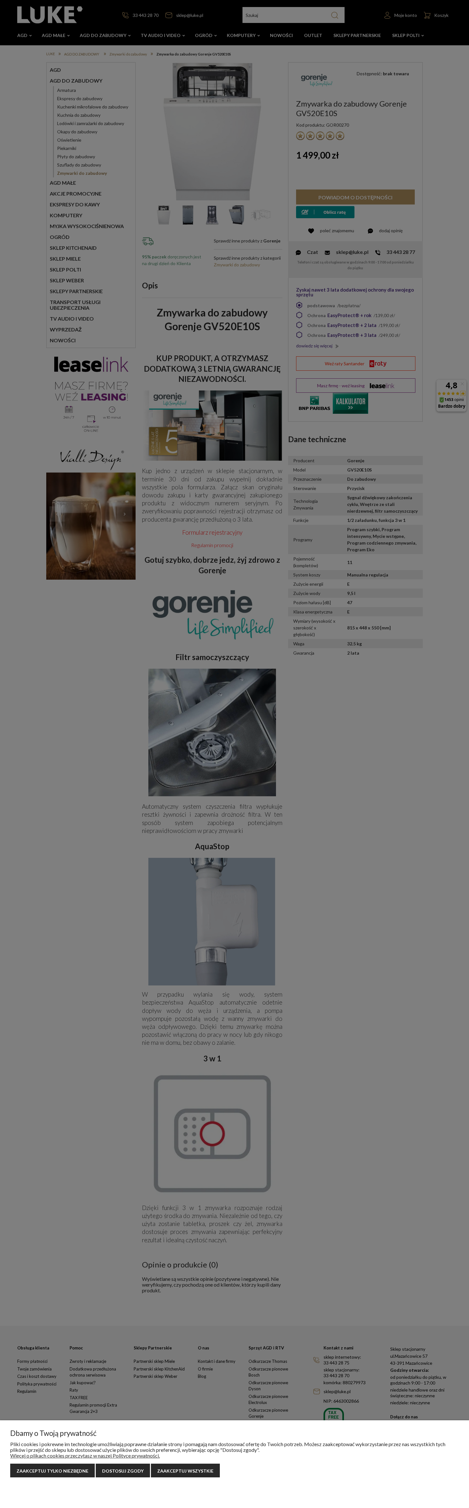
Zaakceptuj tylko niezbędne (52, 1471)
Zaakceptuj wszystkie (185, 1471)
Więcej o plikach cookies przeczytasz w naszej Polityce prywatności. (85, 1455)
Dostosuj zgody (123, 1471)
